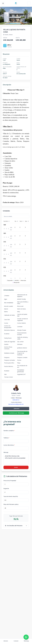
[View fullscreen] (29, 21)
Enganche (6, 488)
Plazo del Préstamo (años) (10, 504)
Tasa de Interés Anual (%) (10, 496)
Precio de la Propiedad (9, 480)
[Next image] (29, 15)
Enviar (16, 467)
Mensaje (5, 452)
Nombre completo (9, 430)
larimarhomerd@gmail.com (16, 404)
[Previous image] (3, 15)
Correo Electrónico (9, 445)
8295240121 (16, 400)
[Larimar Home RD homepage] (16, 3)
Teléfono (6, 438)
